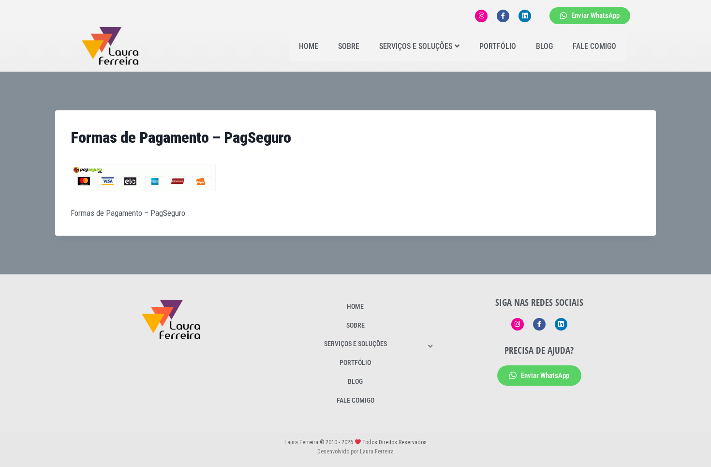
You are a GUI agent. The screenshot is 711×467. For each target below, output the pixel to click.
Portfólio (497, 46)
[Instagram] (481, 16)
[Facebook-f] (503, 16)
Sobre (348, 46)
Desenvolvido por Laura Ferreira (355, 451)
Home (308, 46)
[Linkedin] (524, 16)
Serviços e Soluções (415, 46)
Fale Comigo (594, 46)
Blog (544, 46)
